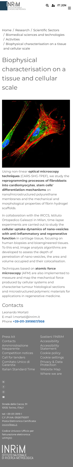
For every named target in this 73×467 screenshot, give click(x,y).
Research (22, 30)
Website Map (50, 369)
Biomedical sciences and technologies (35, 35)
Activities (13, 39)
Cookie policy (50, 353)
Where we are (51, 373)
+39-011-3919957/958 (28, 321)
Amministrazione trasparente (15, 347)
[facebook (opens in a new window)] (3, 386)
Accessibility (49, 341)
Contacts (9, 341)
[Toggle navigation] (69, 8)
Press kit (8, 336)
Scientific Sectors (46, 30)
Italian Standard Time (18, 369)
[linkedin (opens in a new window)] (3, 381)
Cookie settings (52, 357)
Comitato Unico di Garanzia (16, 363)
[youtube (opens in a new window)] (3, 396)
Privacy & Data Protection (51, 363)
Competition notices (17, 353)
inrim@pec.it (9, 424)
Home (7, 30)
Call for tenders (13, 357)
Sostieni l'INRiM (52, 336)
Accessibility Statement (49, 347)
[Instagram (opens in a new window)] (3, 391)
